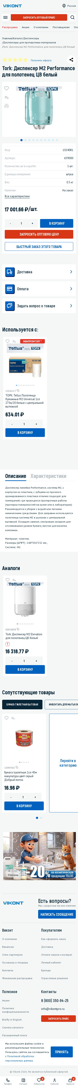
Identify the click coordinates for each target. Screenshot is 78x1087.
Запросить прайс (58, 1018)
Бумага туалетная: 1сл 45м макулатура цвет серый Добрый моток (20, 776)
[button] (21, 140)
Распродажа (10, 27)
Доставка (47, 946)
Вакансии (8, 946)
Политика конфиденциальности (15, 1010)
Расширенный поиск (14, 1035)
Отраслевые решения (54, 978)
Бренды (46, 970)
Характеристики (48, 475)
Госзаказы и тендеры (15, 962)
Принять (61, 1052)
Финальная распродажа (17, 978)
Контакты (7, 970)
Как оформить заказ (53, 939)
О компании (41, 27)
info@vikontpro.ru (53, 1009)
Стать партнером (12, 954)
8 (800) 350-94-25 (54, 1000)
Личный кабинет (51, 962)
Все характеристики (17, 196)
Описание (15, 475)
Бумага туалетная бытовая (22, 704)
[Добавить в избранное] (6, 88)
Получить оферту (41, 60)
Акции (25, 27)
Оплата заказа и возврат (56, 954)
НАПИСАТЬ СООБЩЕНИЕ (57, 914)
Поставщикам (61, 27)
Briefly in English (12, 1019)
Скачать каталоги (12, 1027)
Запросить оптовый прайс (39, 17)
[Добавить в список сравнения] (6, 97)
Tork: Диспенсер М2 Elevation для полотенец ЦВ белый (23, 636)
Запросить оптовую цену (39, 234)
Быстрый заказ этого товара (39, 247)
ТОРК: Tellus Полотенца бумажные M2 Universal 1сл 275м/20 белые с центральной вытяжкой (24, 401)
